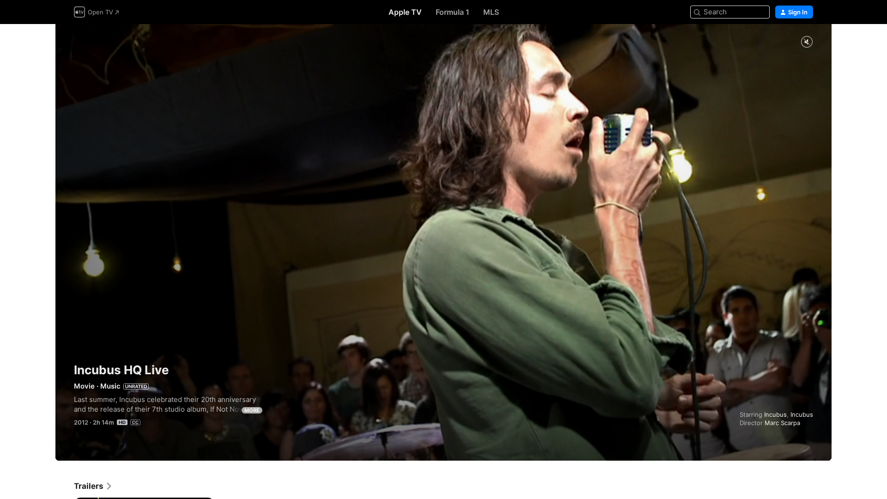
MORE (252, 410)
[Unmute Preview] (806, 42)
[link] (93, 486)
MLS (491, 12)
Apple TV (405, 12)
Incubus (775, 414)
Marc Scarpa (782, 422)
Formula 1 (452, 12)
